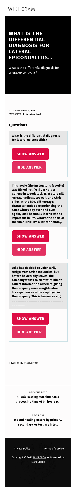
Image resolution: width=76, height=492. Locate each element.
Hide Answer (29, 167)
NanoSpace (38, 461)
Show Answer (30, 154)
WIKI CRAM (39, 457)
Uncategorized (33, 114)
